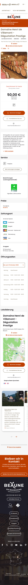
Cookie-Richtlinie (17, 574)
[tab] (12, 265)
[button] (24, 4)
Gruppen (14, 523)
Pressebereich (14, 518)
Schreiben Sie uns (14, 499)
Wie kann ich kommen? (14, 533)
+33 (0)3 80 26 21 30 (13, 495)
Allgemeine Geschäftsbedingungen (10, 574)
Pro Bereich (14, 513)
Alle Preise (14, 98)
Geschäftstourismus (14, 528)
